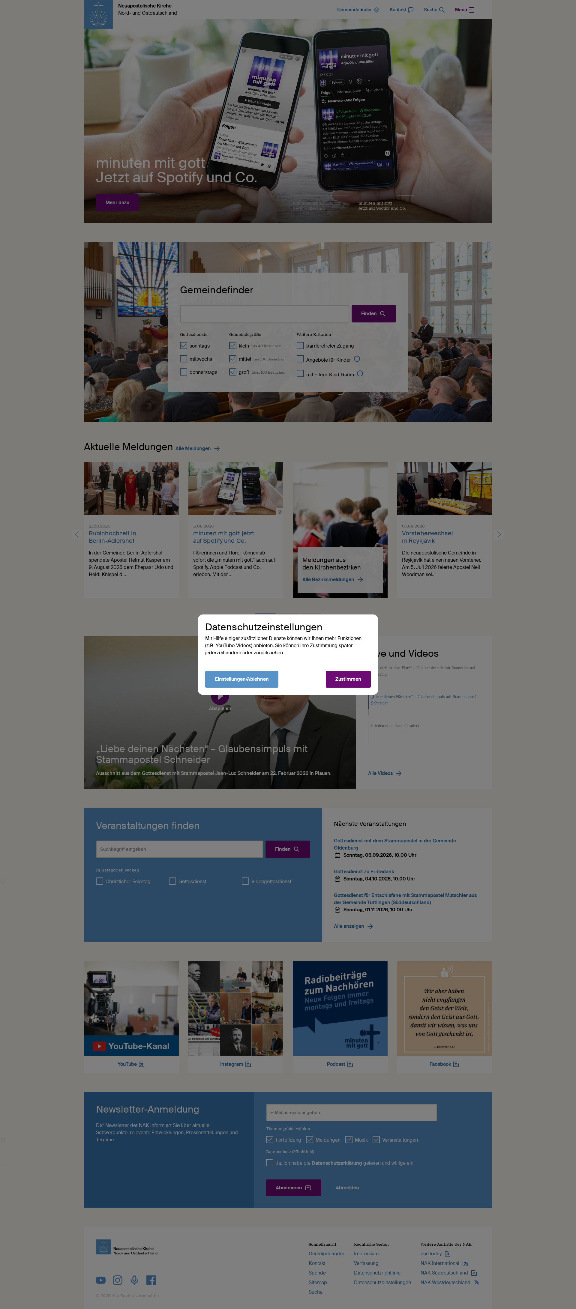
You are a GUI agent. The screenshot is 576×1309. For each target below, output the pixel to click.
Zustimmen (348, 679)
